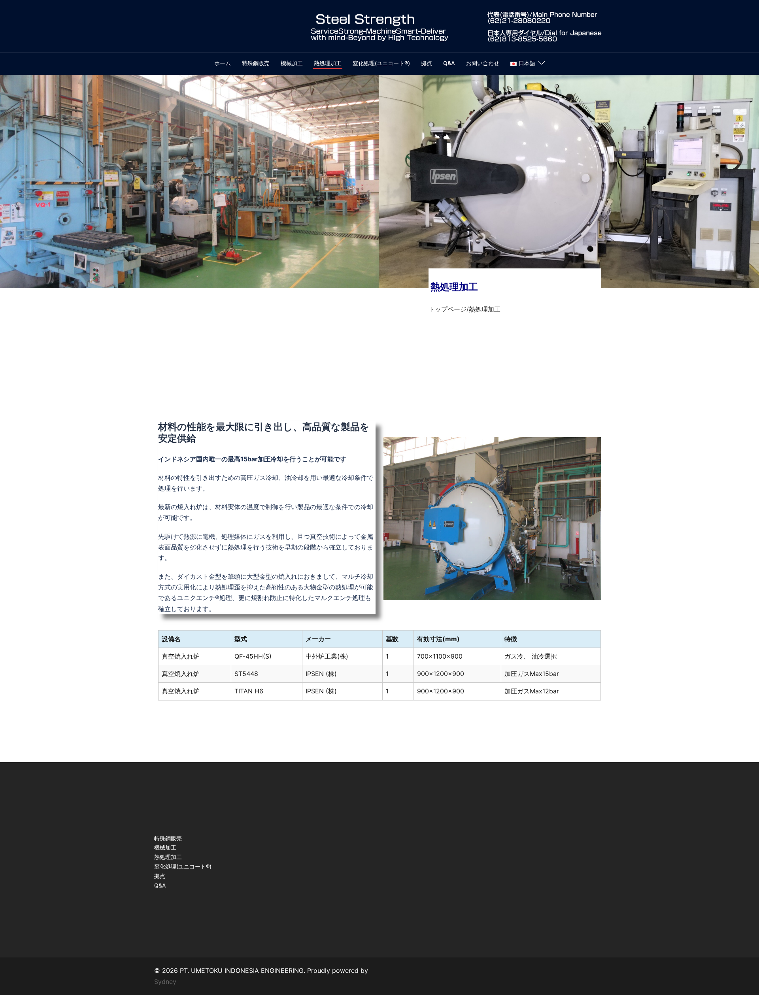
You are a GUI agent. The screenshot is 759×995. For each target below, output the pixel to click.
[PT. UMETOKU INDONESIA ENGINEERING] (379, 25)
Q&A (449, 63)
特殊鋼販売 (256, 63)
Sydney (165, 982)
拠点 (426, 63)
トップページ (447, 309)
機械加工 (292, 63)
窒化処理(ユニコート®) (381, 63)
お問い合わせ (482, 63)
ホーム (222, 63)
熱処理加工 (328, 63)
